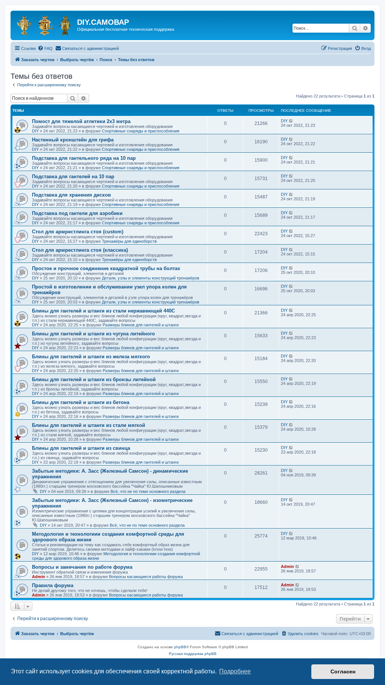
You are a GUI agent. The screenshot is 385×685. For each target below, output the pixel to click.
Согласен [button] (342, 671)
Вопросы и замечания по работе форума (82, 567)
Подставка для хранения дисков (71, 195)
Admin (38, 576)
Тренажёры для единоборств (129, 241)
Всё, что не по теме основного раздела (148, 491)
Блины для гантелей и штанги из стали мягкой (88, 425)
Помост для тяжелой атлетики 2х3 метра (81, 121)
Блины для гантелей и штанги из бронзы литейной (94, 379)
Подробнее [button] (235, 671)
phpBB (180, 647)
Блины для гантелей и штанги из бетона (80, 402)
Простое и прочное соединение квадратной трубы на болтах (106, 268)
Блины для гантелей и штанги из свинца (81, 448)
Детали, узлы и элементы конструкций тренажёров (150, 278)
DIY (35, 131)
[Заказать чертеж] (44, 24)
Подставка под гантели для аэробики (77, 213)
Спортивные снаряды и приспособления (140, 131)
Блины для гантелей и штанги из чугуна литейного (93, 333)
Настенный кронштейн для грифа (73, 140)
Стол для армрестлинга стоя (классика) (80, 250)
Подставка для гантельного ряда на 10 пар (84, 158)
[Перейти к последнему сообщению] (291, 121)
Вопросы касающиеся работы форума (146, 576)
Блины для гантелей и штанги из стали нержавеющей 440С (103, 311)
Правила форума (52, 585)
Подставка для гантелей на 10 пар (73, 176)
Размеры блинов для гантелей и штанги (141, 325)
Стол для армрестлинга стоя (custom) (77, 231)
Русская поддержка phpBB (193, 654)
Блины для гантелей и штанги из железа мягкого (91, 356)
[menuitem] (45, 48)
